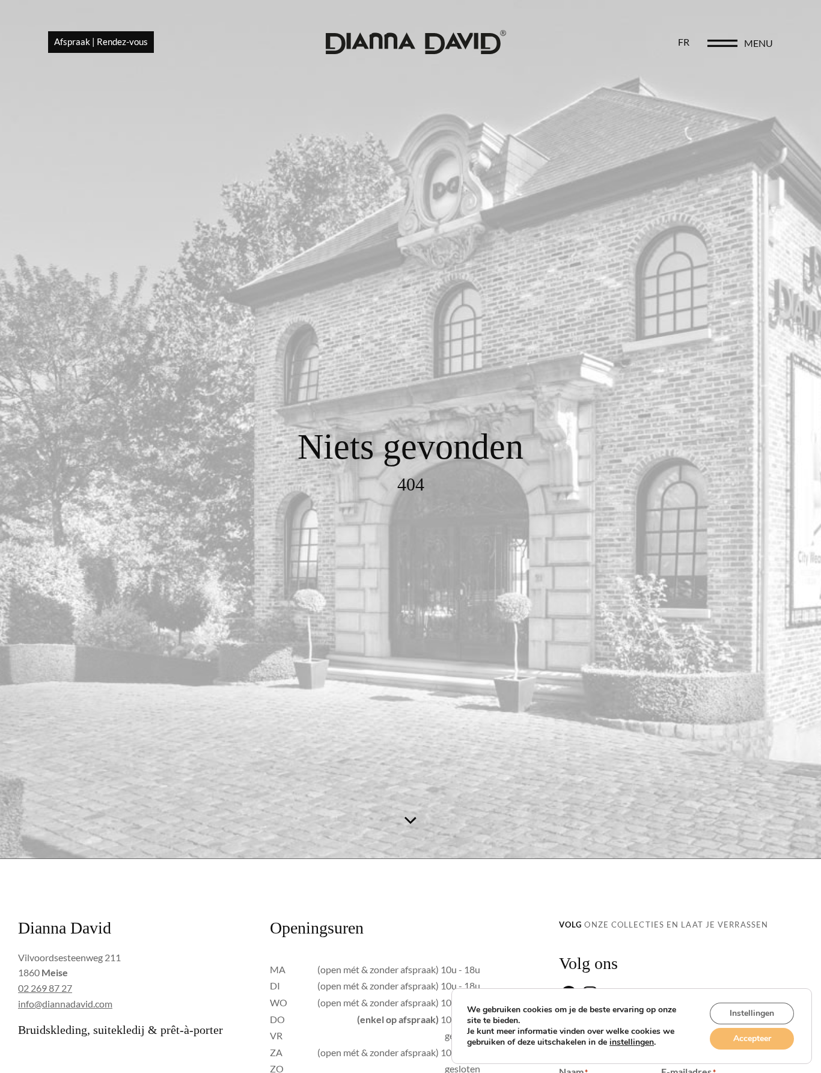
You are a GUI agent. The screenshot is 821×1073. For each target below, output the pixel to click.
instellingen (631, 1042)
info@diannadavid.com (65, 1003)
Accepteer (752, 1038)
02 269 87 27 (45, 988)
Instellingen (752, 1013)
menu (758, 43)
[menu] (722, 43)
